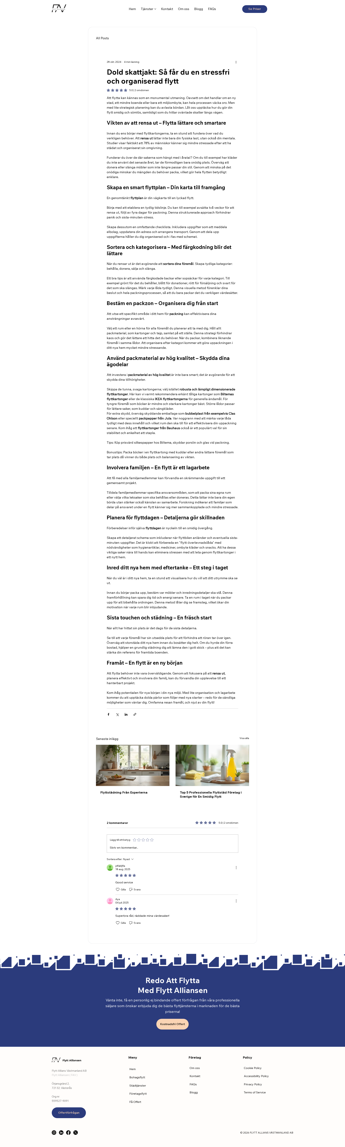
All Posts (102, 38)
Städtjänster (137, 1085)
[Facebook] (68, 1132)
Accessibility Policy (256, 1076)
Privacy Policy (253, 1084)
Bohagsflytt (137, 1077)
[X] (75, 1132)
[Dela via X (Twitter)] (117, 714)
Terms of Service (255, 1092)
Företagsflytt (138, 1093)
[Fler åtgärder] (236, 62)
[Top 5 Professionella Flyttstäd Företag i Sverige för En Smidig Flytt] (212, 765)
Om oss (195, 1068)
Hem (132, 1069)
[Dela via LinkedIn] (126, 714)
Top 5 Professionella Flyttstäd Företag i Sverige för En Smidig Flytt (211, 794)
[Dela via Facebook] (108, 714)
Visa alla (244, 738)
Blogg (194, 1092)
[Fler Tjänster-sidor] (155, 9)
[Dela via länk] (135, 714)
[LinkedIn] (61, 1132)
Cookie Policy (253, 1068)
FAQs (193, 1084)
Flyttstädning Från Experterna (124, 792)
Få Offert (135, 1102)
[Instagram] (54, 1132)
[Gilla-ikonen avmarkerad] (117, 889)
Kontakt (195, 1076)
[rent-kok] (132, 765)
